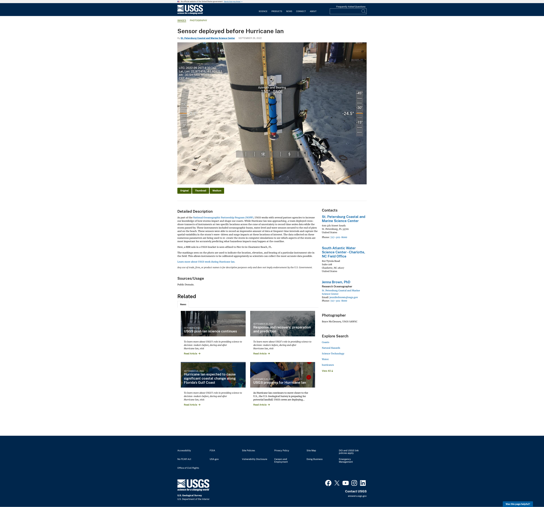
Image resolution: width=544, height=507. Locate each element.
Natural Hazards (331, 347)
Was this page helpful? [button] (518, 504)
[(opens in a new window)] (328, 482)
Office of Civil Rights (188, 468)
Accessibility (184, 450)
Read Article (190, 353)
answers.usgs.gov (357, 496)
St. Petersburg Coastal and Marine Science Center (208, 38)
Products (276, 11)
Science (263, 11)
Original (184, 190)
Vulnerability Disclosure (254, 459)
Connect (301, 11)
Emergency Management (346, 460)
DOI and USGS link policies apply (349, 452)
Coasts (325, 342)
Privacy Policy (281, 450)
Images (181, 20)
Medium (216, 190)
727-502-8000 (338, 237)
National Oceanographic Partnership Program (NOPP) (223, 217)
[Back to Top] (533, 496)
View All (326, 371)
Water (325, 359)
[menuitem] (263, 9)
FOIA (212, 450)
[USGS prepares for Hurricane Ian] (282, 375)
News (289, 11)
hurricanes (328, 364)
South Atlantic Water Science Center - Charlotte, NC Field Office (343, 252)
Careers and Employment (281, 460)
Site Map (311, 450)
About (313, 11)
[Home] (190, 13)
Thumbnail (200, 190)
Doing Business (315, 459)
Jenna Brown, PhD (336, 282)
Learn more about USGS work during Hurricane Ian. (206, 261)
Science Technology (333, 353)
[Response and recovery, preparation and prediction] (282, 323)
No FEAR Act (184, 459)
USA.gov (214, 459)
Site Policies (248, 450)
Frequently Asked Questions (351, 6)
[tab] (183, 304)
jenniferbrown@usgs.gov (344, 297)
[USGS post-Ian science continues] (213, 323)
